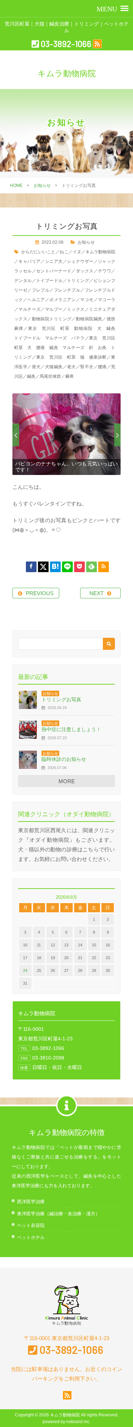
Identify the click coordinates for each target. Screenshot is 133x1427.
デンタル (23, 280)
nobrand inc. (78, 1421)
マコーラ (106, 299)
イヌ (77, 251)
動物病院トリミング (52, 318)
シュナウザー (80, 261)
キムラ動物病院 (100, 251)
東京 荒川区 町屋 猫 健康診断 (71, 357)
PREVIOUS (40, 593)
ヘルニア (36, 299)
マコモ (86, 299)
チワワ (104, 271)
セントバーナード (53, 271)
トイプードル (49, 280)
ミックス (76, 309)
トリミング (78, 280)
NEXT (96, 593)
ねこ (64, 251)
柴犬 (36, 366)
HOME (16, 185)
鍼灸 (31, 376)
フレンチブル (67, 290)
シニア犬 (54, 261)
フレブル (41, 290)
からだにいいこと (38, 251)
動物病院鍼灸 (89, 318)
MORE (67, 781)
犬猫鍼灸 (54, 366)
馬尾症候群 (50, 376)
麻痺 (69, 376)
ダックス (85, 271)
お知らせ (42, 185)
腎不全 (86, 366)
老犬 (71, 366)
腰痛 (102, 366)
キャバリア (29, 261)
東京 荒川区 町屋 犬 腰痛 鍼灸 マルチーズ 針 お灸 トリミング (67, 348)
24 (25, 970)
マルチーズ (29, 309)
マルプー (54, 309)
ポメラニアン (62, 299)
